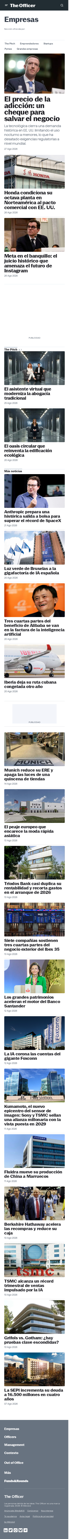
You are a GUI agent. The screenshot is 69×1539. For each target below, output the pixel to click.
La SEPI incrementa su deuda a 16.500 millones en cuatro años (33, 1394)
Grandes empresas (27, 48)
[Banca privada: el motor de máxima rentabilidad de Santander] (34, 976)
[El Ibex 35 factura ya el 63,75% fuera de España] (34, 919)
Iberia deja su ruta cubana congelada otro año (30, 684)
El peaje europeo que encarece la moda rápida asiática (29, 831)
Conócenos (32, 1510)
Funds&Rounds (16, 1481)
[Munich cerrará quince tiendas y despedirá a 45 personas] (34, 749)
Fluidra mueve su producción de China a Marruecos (33, 1174)
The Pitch (10, 43)
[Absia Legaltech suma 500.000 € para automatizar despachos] (34, 368)
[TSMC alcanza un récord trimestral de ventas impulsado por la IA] (34, 1260)
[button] (6, 5)
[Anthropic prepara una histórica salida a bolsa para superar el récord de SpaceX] (34, 491)
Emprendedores (29, 43)
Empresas (11, 1429)
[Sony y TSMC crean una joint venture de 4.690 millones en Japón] (34, 1085)
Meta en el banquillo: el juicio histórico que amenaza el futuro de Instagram (30, 263)
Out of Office (13, 1463)
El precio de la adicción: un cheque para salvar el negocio (32, 109)
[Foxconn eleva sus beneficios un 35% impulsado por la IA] (34, 1033)
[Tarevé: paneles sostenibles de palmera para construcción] (34, 425)
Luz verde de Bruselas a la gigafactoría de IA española (31, 570)
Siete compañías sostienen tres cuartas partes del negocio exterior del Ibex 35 (31, 944)
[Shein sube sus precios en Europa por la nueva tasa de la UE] (34, 806)
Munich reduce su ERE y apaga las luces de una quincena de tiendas (28, 774)
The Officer (14, 1496)
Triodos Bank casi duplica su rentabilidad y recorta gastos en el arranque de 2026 (33, 888)
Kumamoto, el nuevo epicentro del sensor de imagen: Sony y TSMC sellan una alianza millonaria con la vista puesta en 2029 (32, 1115)
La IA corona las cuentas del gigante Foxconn (32, 1056)
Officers (10, 1437)
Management (14, 1445)
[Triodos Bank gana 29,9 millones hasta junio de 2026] (34, 863)
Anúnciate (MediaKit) (14, 1510)
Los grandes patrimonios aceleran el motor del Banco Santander (32, 1001)
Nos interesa (47, 1510)
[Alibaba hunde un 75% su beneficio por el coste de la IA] (34, 600)
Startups (48, 43)
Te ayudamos (10, 1516)
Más (7, 1473)
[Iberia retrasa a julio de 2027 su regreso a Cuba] (34, 661)
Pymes (8, 48)
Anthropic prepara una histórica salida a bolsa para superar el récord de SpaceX (32, 516)
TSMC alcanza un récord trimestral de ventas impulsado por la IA (28, 1285)
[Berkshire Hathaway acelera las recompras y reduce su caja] (34, 1203)
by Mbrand (9, 1522)
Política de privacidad (43, 1516)
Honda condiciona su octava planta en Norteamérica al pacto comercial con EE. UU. (30, 200)
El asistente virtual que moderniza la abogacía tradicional (27, 393)
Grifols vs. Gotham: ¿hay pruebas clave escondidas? (31, 1340)
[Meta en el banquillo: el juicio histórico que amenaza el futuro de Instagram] (34, 235)
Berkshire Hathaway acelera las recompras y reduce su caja (32, 1228)
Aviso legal (25, 1516)
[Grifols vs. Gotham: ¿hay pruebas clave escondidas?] (34, 1317)
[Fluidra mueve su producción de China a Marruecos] (34, 1151)
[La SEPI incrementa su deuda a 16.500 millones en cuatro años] (34, 1369)
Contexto (11, 1453)
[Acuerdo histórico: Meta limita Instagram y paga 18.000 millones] (34, 74)
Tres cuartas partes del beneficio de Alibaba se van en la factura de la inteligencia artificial (34, 627)
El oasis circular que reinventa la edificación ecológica (28, 450)
